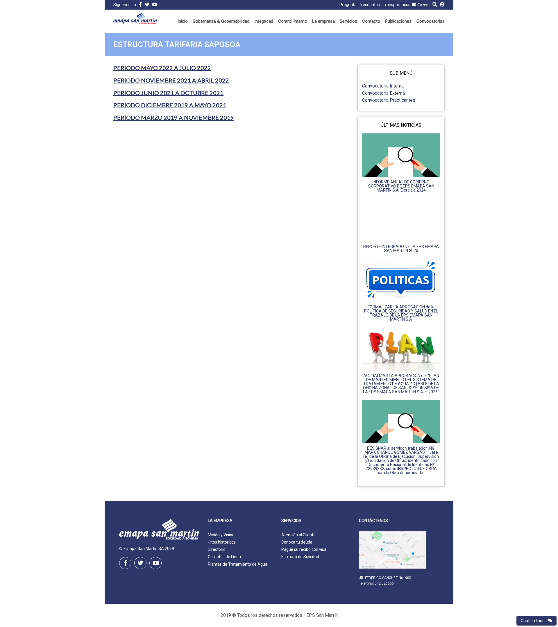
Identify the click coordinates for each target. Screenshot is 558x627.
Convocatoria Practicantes (388, 100)
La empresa (323, 21)
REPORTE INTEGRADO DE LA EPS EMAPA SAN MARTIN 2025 (401, 248)
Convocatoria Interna (383, 86)
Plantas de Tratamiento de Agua (237, 564)
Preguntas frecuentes (359, 4)
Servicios (348, 21)
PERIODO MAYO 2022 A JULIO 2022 (162, 67)
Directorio (217, 549)
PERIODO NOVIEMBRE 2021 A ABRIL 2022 (171, 80)
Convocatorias (430, 21)
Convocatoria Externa (383, 93)
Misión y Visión (221, 535)
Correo (423, 5)
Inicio (183, 21)
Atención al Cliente (298, 535)
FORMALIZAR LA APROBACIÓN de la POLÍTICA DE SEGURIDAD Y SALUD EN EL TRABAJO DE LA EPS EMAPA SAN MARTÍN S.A (401, 313)
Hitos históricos (222, 542)
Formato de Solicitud (300, 556)
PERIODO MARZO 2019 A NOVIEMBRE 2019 (173, 117)
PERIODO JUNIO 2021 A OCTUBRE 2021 (168, 92)
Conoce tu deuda (296, 542)
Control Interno (292, 21)
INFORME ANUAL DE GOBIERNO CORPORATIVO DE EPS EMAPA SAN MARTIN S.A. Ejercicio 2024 (401, 186)
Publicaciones (398, 21)
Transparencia (396, 4)
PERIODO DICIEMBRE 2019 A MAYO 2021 (169, 104)
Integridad (263, 21)
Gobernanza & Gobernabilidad (221, 21)
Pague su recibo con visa (303, 549)
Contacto (371, 21)
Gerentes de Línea (224, 556)
